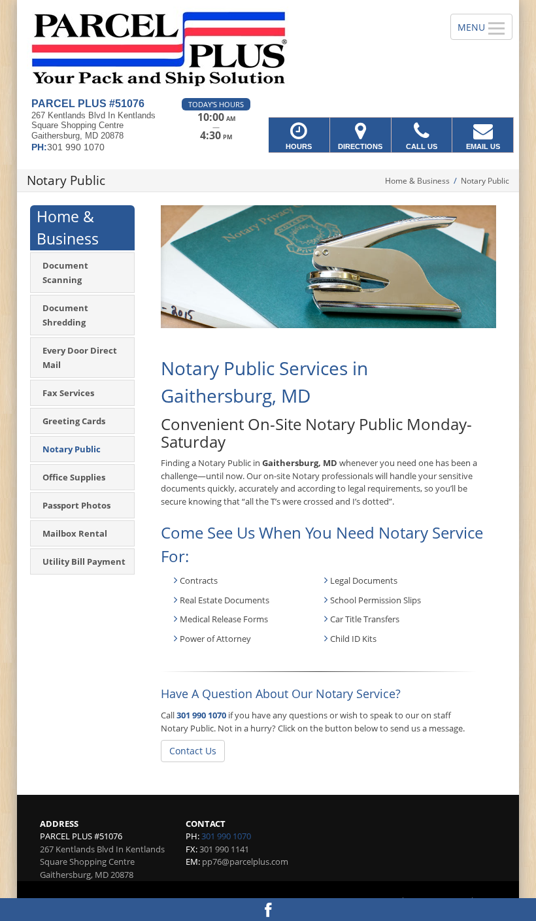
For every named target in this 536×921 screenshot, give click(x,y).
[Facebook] (268, 909)
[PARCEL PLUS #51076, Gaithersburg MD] (268, 49)
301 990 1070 (201, 715)
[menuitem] (82, 272)
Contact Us (192, 751)
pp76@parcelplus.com (245, 861)
